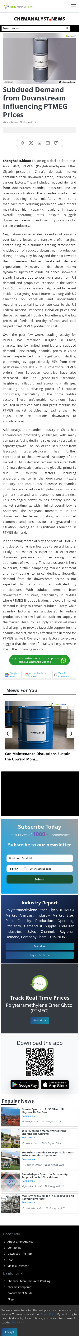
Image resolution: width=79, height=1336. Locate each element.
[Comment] (56, 143)
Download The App (19, 1253)
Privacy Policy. (48, 1314)
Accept (9, 1332)
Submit (39, 879)
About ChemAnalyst (20, 1241)
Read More (39, 1020)
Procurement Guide (20, 1293)
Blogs (10, 1299)
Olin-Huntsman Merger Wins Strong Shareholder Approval (44, 1132)
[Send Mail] (48, 143)
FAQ (10, 1259)
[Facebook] (22, 143)
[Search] (67, 28)
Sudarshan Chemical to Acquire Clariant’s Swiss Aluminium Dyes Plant (48, 1154)
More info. (18, 1322)
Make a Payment (18, 1266)
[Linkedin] (39, 143)
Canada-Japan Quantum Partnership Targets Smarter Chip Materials (44, 1176)
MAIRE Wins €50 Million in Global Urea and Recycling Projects (48, 1197)
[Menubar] (73, 7)
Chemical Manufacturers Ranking (28, 1281)
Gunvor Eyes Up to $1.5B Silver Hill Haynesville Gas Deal (43, 1111)
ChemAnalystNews (39, 18)
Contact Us (14, 1247)
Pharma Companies (20, 1287)
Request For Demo (39, 955)
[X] (31, 143)
